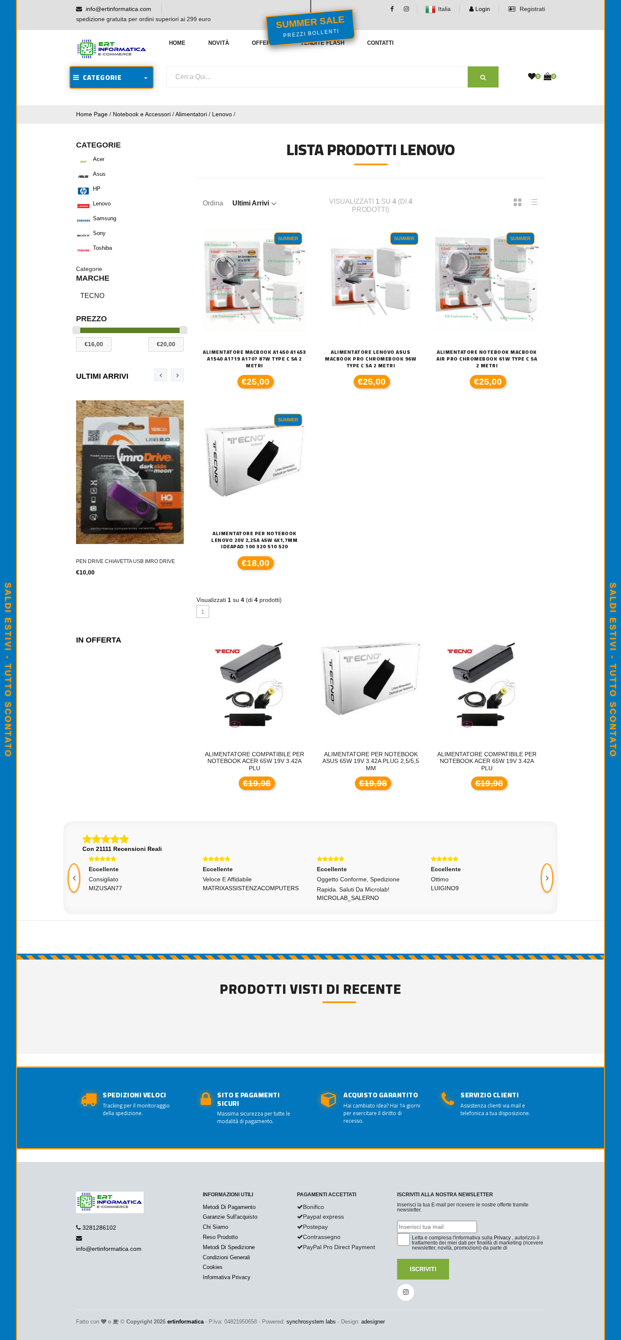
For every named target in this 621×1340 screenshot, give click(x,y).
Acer (98, 159)
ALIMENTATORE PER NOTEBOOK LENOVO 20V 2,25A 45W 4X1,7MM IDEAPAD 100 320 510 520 (254, 540)
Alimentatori (191, 114)
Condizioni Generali (226, 1257)
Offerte (265, 43)
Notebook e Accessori (142, 114)
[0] (532, 77)
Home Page (92, 114)
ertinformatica (185, 1321)
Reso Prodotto (220, 1237)
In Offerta (98, 640)
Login (482, 8)
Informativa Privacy (227, 1277)
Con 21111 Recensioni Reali (122, 848)
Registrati (531, 8)
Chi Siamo (215, 1227)
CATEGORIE (100, 77)
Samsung (104, 218)
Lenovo (222, 114)
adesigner (373, 1321)
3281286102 (99, 1227)
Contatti (380, 43)
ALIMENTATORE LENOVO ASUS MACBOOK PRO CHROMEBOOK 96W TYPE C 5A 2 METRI (370, 359)
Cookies (213, 1267)
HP (97, 189)
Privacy (502, 1238)
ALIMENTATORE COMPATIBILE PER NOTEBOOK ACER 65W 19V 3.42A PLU (385, 761)
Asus (99, 174)
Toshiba (102, 248)
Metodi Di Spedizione (229, 1247)
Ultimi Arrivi (102, 376)
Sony (99, 233)
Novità (218, 43)
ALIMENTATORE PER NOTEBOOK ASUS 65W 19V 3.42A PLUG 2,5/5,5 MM (269, 761)
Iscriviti (423, 1269)
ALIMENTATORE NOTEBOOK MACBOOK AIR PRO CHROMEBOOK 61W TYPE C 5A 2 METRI (486, 359)
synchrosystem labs (311, 1321)
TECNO (92, 295)
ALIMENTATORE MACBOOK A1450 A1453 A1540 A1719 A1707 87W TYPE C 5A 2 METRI (254, 359)
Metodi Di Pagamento (229, 1207)
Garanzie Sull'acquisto (230, 1217)
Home (177, 43)
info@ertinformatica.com (118, 8)
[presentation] (160, 375)
